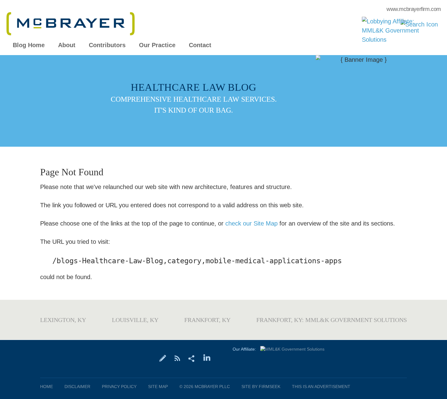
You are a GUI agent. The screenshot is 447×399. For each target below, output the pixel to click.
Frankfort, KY (207, 320)
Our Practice (157, 45)
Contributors (107, 45)
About (66, 45)
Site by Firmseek (260, 386)
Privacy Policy (119, 386)
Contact (200, 45)
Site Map (158, 386)
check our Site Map (251, 223)
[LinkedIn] (206, 357)
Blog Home (29, 45)
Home (46, 386)
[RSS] (177, 357)
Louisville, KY (135, 320)
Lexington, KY (63, 320)
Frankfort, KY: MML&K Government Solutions (331, 320)
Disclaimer (77, 386)
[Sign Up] (163, 357)
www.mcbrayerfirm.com (413, 9)
